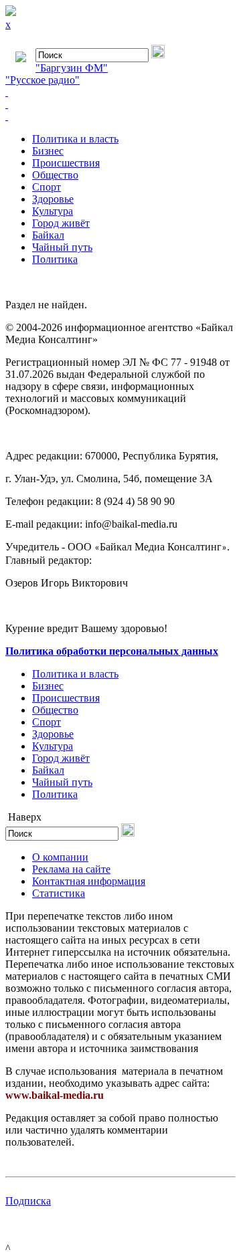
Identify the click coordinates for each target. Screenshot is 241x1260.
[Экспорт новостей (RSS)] (120, 104)
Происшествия (66, 163)
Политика (55, 259)
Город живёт (61, 223)
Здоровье (53, 199)
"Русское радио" (42, 80)
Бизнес (48, 150)
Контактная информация (88, 881)
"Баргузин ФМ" (71, 68)
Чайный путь (62, 247)
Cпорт (46, 187)
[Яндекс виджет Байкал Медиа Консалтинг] (120, 116)
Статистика (58, 893)
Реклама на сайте (71, 869)
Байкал (48, 235)
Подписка (28, 1200)
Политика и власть (75, 138)
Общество (55, 175)
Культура (52, 211)
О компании (60, 857)
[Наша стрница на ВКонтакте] (120, 92)
